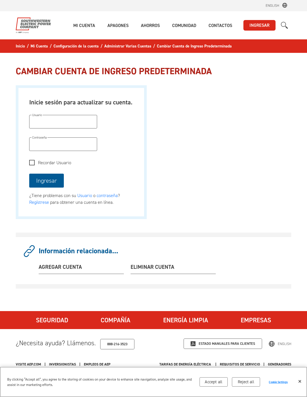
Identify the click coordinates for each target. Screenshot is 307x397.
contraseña (107, 195)
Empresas (256, 320)
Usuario (85, 195)
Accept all (213, 382)
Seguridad (52, 320)
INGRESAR (259, 25)
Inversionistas (62, 364)
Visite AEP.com (28, 364)
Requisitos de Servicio (240, 364)
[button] (84, 25)
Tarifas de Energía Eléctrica (185, 364)
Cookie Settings (278, 382)
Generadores (279, 364)
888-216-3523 (117, 344)
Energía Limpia (185, 320)
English (272, 5)
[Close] (300, 381)
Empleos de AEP (97, 364)
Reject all (246, 382)
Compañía (115, 320)
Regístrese (39, 202)
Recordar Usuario (54, 163)
